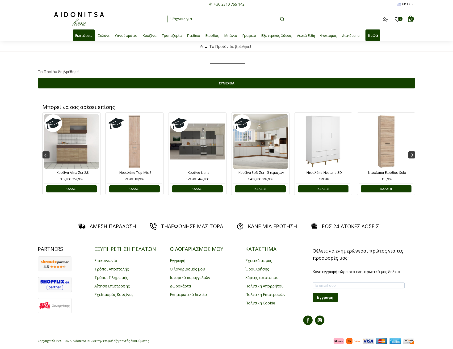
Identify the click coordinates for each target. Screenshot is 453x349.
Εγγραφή (325, 297)
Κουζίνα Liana (198, 172)
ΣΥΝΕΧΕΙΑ (227, 83)
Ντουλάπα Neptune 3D (324, 172)
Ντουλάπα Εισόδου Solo (387, 172)
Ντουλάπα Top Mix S (135, 172)
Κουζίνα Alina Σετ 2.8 (72, 172)
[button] (46, 154)
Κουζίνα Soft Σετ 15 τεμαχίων (261, 172)
